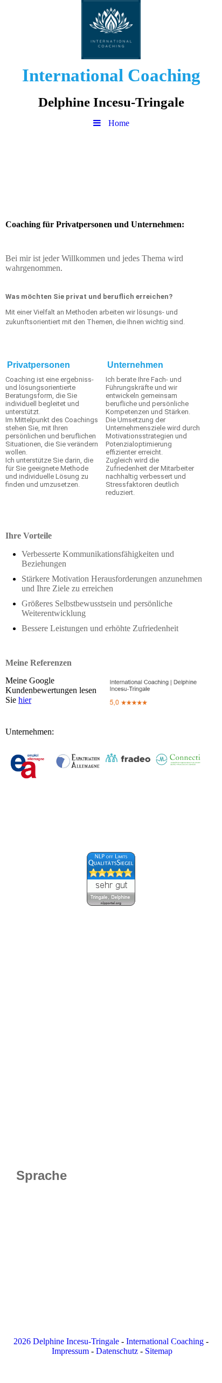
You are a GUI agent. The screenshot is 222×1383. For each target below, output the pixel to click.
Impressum (70, 1351)
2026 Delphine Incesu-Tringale (66, 1341)
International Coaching (165, 1341)
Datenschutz (117, 1351)
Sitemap (158, 1351)
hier (24, 699)
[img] (111, 29)
